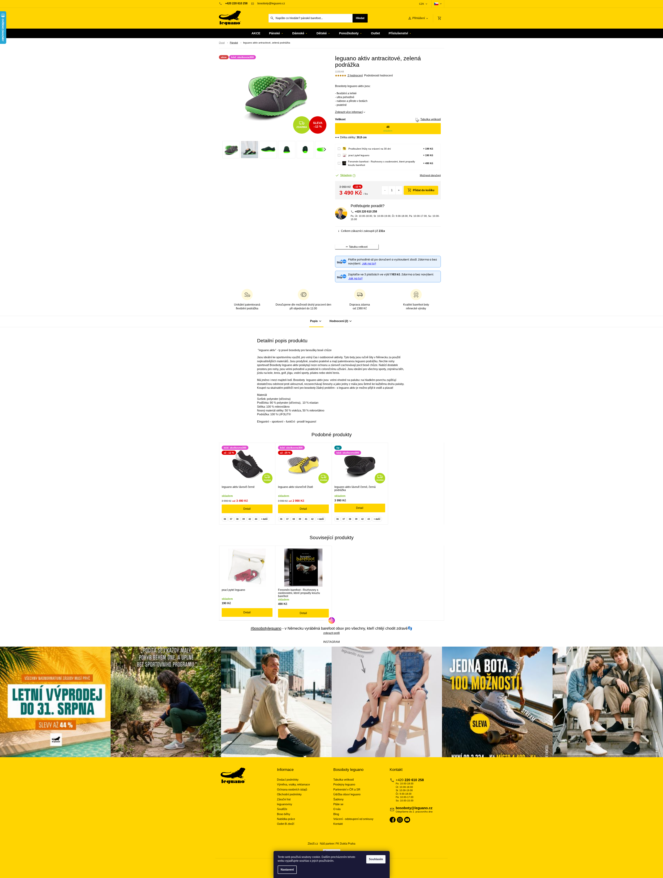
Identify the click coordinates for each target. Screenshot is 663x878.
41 (306, 519)
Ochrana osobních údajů (292, 789)
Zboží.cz (313, 843)
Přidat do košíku (423, 190)
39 (243, 519)
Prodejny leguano (344, 784)
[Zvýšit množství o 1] (398, 190)
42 (250, 519)
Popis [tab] (314, 321)
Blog (336, 814)
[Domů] (221, 43)
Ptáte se (338, 804)
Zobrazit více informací (349, 112)
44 (256, 519)
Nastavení (287, 869)
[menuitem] (256, 33)
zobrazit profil (331, 633)
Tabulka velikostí (430, 119)
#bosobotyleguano (266, 628)
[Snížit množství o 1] (385, 190)
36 (225, 519)
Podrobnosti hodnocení (378, 75)
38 (237, 519)
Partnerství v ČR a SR (346, 789)
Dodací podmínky (287, 779)
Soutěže (282, 809)
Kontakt (338, 823)
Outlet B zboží (285, 823)
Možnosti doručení (430, 175)
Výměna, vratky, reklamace (293, 784)
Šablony (338, 799)
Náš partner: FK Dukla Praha (337, 843)
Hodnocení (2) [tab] (339, 321)
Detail (247, 508)
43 (368, 519)
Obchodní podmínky (289, 794)
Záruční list (284, 799)
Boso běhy (283, 814)
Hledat (360, 18)
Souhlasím (376, 859)
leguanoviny (284, 804)
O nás (337, 809)
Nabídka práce (286, 819)
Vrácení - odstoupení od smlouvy (353, 819)
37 (231, 519)
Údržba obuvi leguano (347, 794)
